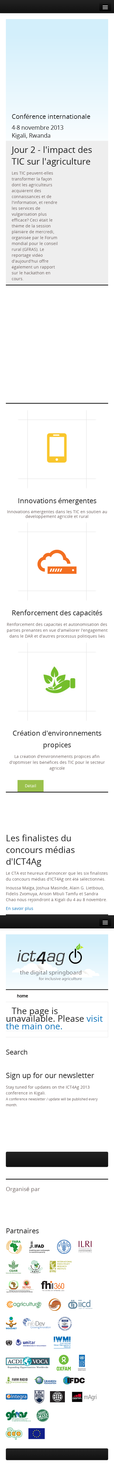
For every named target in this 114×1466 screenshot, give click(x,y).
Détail (30, 785)
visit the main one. (54, 1022)
